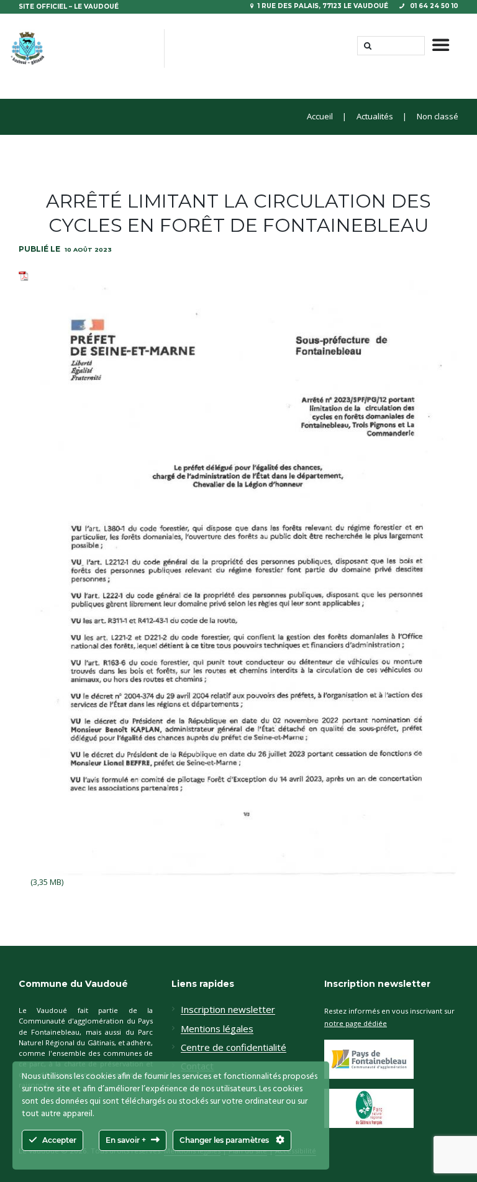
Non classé (437, 116)
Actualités (375, 116)
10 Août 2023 (88, 249)
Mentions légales (217, 1029)
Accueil (320, 116)
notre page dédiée (355, 1023)
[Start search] (366, 45)
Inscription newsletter (228, 1010)
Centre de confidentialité (233, 1048)
